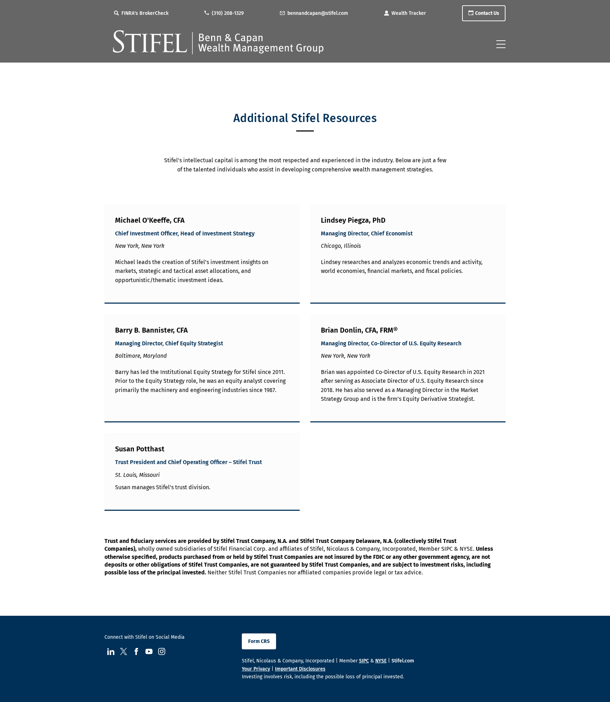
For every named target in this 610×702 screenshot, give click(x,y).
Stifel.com (402, 661)
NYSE (381, 661)
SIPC (364, 661)
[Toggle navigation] (501, 44)
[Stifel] (219, 46)
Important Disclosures (300, 669)
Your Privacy (256, 669)
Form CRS (259, 641)
